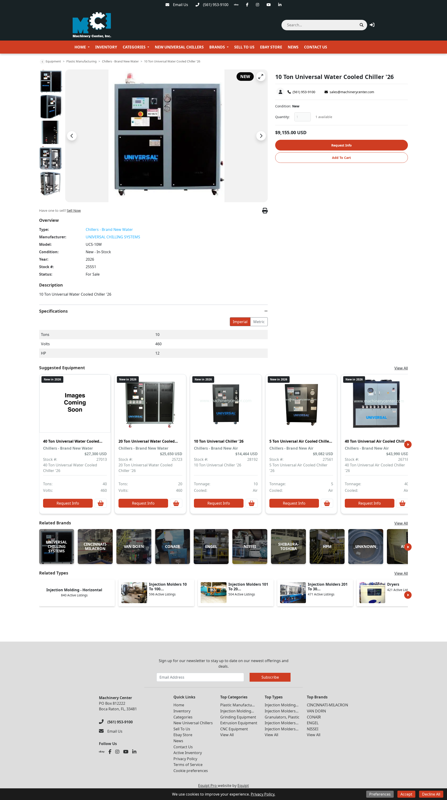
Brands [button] (217, 47)
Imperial (240, 321)
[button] (372, 25)
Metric (259, 321)
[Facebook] (247, 4)
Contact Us (315, 47)
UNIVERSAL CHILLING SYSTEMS (113, 236)
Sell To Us (244, 47)
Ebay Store (271, 47)
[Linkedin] (279, 4)
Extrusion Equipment (238, 722)
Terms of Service (188, 764)
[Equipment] (42, 61)
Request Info (341, 145)
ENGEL (312, 722)
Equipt (243, 785)
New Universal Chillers (179, 47)
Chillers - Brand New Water (120, 61)
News (293, 47)
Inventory (106, 47)
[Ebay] (236, 4)
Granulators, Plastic (282, 717)
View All (401, 368)
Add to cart (341, 157)
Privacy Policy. (263, 794)
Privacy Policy (185, 758)
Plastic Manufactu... (237, 705)
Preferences (380, 794)
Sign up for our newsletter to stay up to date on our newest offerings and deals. (223, 663)
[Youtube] (269, 4)
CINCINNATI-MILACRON (327, 705)
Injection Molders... (281, 711)
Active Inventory (187, 752)
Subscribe (270, 677)
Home (80, 47)
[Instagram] (257, 4)
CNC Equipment (234, 729)
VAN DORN (316, 711)
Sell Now (74, 210)
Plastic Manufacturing (81, 61)
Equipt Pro (208, 785)
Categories (134, 47)
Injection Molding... (237, 711)
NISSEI (312, 729)
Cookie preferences (190, 770)
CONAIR (314, 717)
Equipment (53, 61)
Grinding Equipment (238, 717)
